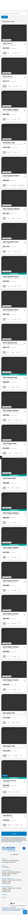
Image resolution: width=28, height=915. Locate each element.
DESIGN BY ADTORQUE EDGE (14, 910)
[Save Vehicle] (24, 44)
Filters (5, 17)
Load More (14, 833)
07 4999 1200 (14, 854)
